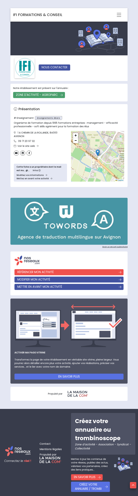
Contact (45, 444)
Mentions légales (51, 449)
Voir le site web (26, 146)
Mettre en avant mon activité (39, 287)
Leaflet (120, 180)
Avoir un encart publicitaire (115, 246)
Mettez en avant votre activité (33, 178)
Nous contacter (54, 67)
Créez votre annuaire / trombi (88, 486)
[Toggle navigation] (119, 15)
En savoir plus (69, 376)
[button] (98, 152)
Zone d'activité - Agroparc (37, 95)
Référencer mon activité (35, 272)
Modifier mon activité (33, 279)
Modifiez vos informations (30, 175)
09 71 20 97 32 (26, 141)
